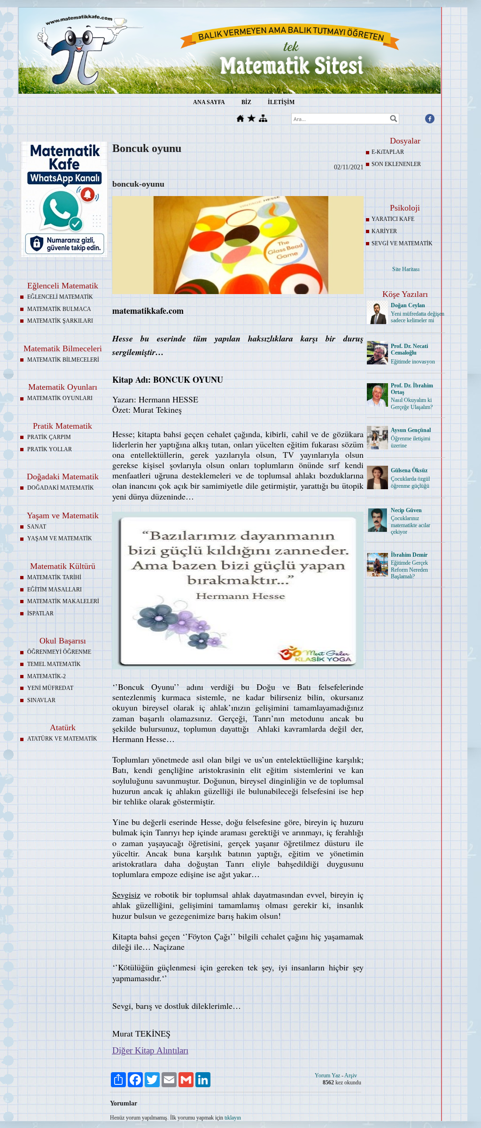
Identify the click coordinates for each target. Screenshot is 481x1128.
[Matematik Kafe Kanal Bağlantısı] (64, 255)
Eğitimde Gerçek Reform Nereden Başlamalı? (409, 570)
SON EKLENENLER (396, 164)
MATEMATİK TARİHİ (54, 577)
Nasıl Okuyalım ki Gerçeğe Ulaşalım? (412, 403)
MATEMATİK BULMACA (59, 309)
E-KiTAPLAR (388, 152)
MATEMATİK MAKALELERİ (63, 601)
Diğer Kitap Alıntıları (150, 1050)
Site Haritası (405, 269)
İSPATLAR (40, 613)
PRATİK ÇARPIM (49, 437)
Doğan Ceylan (408, 305)
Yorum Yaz (327, 1075)
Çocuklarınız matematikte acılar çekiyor (410, 525)
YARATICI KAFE (393, 219)
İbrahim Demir (409, 555)
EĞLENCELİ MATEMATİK (60, 297)
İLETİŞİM (281, 102)
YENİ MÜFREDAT (50, 688)
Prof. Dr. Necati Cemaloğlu (409, 349)
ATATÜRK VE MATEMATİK (62, 738)
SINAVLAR (41, 700)
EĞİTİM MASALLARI (54, 589)
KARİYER (384, 231)
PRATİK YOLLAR (49, 449)
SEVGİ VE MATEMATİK (402, 243)
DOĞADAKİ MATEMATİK (60, 488)
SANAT (36, 526)
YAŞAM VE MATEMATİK (59, 538)
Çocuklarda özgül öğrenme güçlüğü (410, 482)
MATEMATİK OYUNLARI (60, 398)
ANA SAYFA (209, 102)
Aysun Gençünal (411, 430)
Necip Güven (406, 510)
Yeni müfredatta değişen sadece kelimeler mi (417, 317)
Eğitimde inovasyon (413, 361)
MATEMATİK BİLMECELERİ (63, 359)
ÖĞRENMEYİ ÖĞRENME (59, 652)
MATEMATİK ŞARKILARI (60, 321)
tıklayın (233, 1117)
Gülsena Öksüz (409, 470)
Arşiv (350, 1075)
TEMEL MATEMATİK (54, 664)
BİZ (246, 102)
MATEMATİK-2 (46, 676)
